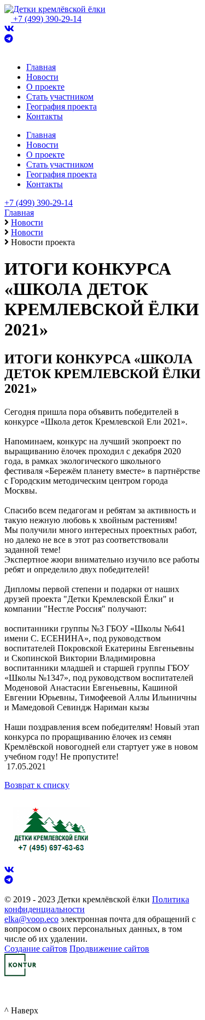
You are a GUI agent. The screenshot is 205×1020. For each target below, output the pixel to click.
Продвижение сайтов (109, 948)
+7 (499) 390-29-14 (47, 19)
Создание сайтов (35, 948)
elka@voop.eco (31, 919)
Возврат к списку (36, 785)
